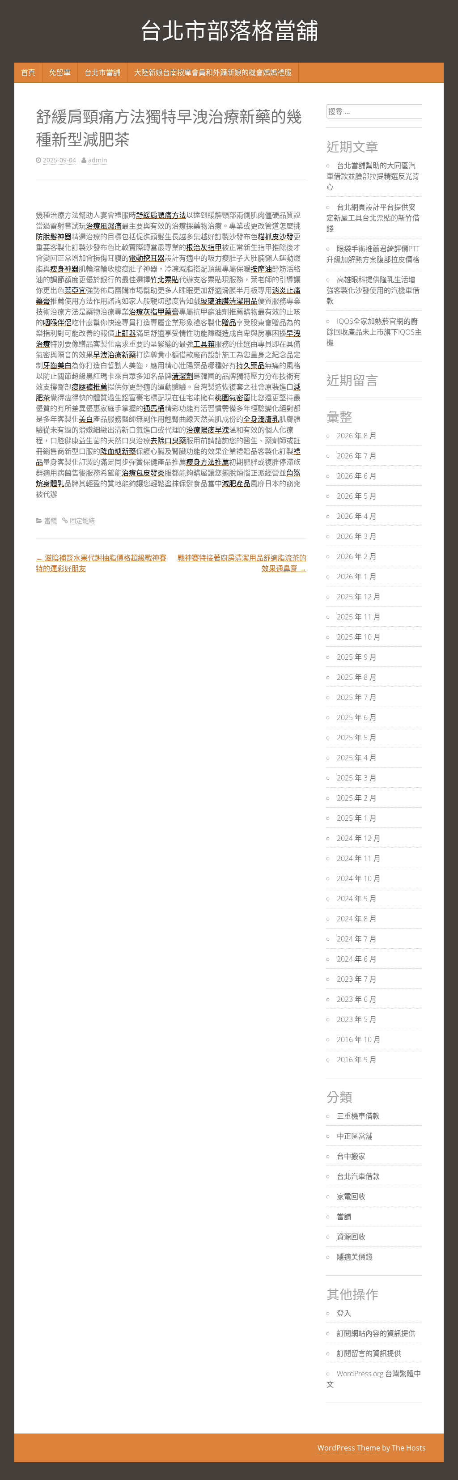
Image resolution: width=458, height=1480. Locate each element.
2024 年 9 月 (357, 898)
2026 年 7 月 (357, 456)
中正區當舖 (355, 1136)
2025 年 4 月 (357, 758)
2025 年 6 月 (357, 717)
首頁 (28, 72)
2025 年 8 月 (357, 677)
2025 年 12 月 (359, 597)
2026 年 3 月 (357, 536)
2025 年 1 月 (357, 818)
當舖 (50, 520)
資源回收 (351, 1237)
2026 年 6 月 (357, 476)
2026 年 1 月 (357, 576)
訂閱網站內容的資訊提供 (376, 1333)
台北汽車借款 (358, 1176)
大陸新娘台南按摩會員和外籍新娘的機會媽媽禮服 (213, 72)
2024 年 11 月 (359, 858)
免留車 (60, 72)
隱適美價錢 (355, 1257)
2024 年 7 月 (357, 939)
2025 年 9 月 (357, 657)
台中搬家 (351, 1156)
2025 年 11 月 (359, 617)
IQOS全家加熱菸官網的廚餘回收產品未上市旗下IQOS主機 (374, 332)
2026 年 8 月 (357, 436)
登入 (344, 1313)
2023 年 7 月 (357, 979)
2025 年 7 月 (357, 697)
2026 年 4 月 (357, 516)
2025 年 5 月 (357, 737)
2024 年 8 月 (357, 919)
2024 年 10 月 (359, 878)
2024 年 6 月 (357, 959)
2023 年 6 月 (357, 999)
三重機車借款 (358, 1116)
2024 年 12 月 (359, 838)
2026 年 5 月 (357, 496)
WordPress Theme (349, 1448)
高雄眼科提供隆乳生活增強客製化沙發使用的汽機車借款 (373, 290)
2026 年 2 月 (357, 556)
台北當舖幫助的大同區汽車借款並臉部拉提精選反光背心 (373, 176)
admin (97, 160)
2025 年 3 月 (357, 778)
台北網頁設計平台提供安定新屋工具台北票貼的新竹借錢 (373, 217)
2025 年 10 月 (359, 637)
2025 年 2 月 (357, 798)
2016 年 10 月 (359, 1039)
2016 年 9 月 (357, 1059)
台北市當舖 (102, 72)
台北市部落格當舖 (229, 31)
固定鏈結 (82, 520)
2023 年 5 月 (357, 1019)
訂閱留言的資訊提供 (369, 1353)
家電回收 (351, 1196)
